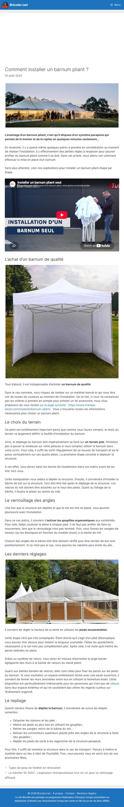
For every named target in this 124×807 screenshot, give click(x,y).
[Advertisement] (62, 42)
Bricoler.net (19, 5)
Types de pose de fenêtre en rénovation (35, 767)
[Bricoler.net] (6, 5)
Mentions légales (86, 793)
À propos (58, 793)
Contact (70, 793)
